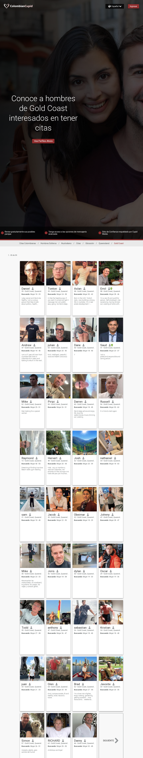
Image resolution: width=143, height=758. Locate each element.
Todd (25, 627)
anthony (53, 627)
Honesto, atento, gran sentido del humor (29, 751)
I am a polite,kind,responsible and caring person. (110, 357)
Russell (105, 401)
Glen (51, 684)
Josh (77, 458)
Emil (103, 288)
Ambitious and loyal (55, 750)
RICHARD (54, 740)
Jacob (52, 514)
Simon (26, 740)
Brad (77, 684)
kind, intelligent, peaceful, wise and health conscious (57, 356)
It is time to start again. (108, 411)
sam (24, 514)
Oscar (104, 571)
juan (24, 684)
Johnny (105, 514)
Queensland (104, 243)
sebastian (80, 627)
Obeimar (79, 514)
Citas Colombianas (27, 243)
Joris (51, 571)
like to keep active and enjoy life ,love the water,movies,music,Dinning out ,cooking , (84, 414)
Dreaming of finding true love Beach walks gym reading (32, 469)
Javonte (105, 684)
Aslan (77, 288)
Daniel (26, 288)
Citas (78, 243)
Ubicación (89, 243)
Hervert (52, 458)
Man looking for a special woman (31, 412)
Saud (103, 345)
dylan (77, 571)
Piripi (51, 401)
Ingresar (133, 6)
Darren (78, 401)
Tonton (52, 288)
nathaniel (106, 458)
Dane (77, 345)
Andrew (26, 345)
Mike (25, 401)
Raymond (28, 458)
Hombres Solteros (49, 243)
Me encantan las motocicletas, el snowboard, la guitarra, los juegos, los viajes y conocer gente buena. (32, 584)
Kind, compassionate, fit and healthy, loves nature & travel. (58, 696)
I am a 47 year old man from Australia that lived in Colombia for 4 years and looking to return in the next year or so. (32, 358)
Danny (78, 740)
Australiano (66, 243)
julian (51, 345)
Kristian (105, 627)
